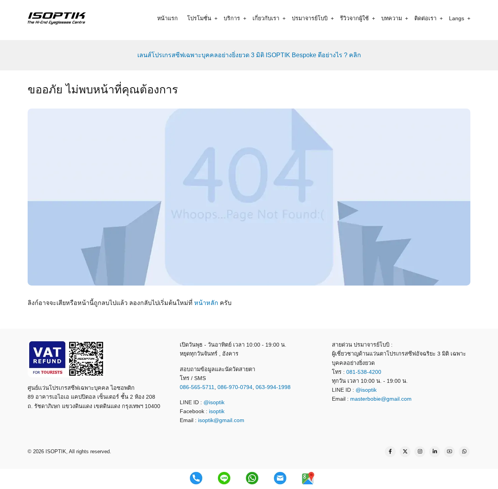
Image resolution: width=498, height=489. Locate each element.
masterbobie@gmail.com (381, 399)
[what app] (252, 478)
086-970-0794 (235, 387)
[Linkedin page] (434, 451)
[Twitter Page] (405, 451)
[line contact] (224, 478)
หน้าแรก (167, 18)
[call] (196, 478)
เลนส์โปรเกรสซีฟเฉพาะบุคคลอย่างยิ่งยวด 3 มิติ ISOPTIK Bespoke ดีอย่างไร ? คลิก (249, 55)
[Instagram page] (420, 451)
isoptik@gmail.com (221, 420)
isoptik (216, 411)
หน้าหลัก (206, 303)
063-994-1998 (273, 387)
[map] (308, 478)
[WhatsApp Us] (464, 451)
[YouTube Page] (449, 451)
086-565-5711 (197, 387)
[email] (280, 478)
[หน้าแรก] (57, 18)
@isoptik (213, 402)
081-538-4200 (363, 372)
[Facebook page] (390, 451)
